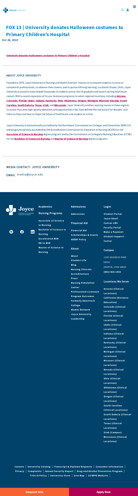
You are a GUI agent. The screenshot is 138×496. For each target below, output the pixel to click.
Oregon (82, 100)
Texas (38, 105)
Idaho (31, 100)
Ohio (60, 100)
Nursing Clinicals (81, 269)
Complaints (35, 471)
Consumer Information (109, 466)
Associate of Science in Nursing (24, 134)
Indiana (40, 100)
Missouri (104, 100)
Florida (23, 100)
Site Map (79, 475)
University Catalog (39, 466)
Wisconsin (60, 105)
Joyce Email (111, 218)
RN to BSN (44, 243)
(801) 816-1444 (112, 271)
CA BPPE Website (98, 475)
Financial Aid (79, 230)
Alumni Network (80, 309)
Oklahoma (70, 100)
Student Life (79, 260)
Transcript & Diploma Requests (73, 466)
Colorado (12, 100)
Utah (46, 105)
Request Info (34, 492)
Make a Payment (114, 232)
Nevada (114, 100)
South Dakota (26, 105)
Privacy (19, 471)
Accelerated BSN (49, 238)
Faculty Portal (112, 227)
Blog (73, 264)
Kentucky (51, 100)
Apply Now (104, 492)
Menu (134, 7)
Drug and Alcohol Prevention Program (100, 471)
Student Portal (113, 214)
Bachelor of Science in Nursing (32, 138)
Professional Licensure (85, 291)
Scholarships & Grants (84, 235)
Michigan (93, 100)
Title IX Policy (38, 475)
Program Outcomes (82, 296)
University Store (60, 475)
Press (74, 278)
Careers (19, 466)
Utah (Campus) (113, 432)
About (74, 256)
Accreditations (80, 274)
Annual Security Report (59, 471)
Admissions (78, 214)
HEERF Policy (78, 239)
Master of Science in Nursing (71, 138)
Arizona (121, 96)
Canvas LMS (111, 223)
